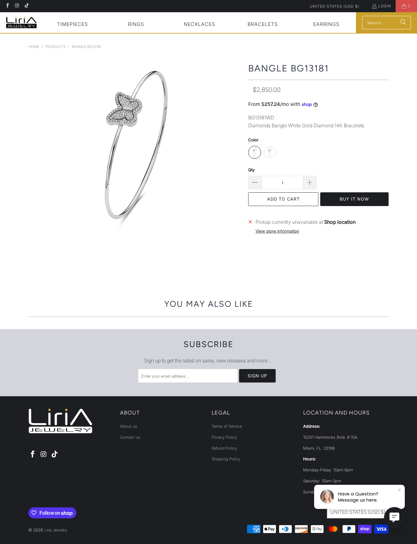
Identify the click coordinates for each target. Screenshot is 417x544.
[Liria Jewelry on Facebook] (7, 6)
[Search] (403, 22)
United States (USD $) (334, 6)
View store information (277, 231)
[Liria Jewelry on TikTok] (26, 6)
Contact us (130, 437)
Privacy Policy (224, 437)
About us (128, 426)
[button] (72, 25)
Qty (251, 169)
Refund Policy (224, 448)
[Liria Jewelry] (21, 22)
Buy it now (354, 198)
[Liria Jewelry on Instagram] (16, 6)
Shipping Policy (226, 458)
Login (384, 6)
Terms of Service (227, 426)
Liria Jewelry (55, 530)
